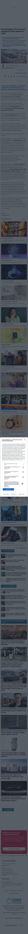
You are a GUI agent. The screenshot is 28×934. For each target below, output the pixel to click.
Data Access (14, 494)
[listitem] (14, 464)
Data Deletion (6, 494)
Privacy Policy (22, 494)
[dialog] (14, 467)
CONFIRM (8, 489)
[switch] (23, 467)
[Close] (25, 440)
